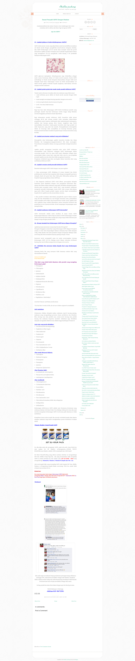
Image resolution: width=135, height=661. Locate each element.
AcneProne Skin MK (83, 150)
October (82, 230)
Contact (77, 13)
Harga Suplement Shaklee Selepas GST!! (91, 284)
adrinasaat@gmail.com (89, 40)
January (82, 410)
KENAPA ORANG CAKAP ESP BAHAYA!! (91, 396)
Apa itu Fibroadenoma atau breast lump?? (91, 259)
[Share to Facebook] (39, 593)
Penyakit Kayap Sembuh (87, 335)
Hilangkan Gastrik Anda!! (87, 375)
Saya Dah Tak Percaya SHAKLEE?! (89, 322)
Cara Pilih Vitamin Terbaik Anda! (89, 367)
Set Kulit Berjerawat (83, 179)
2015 (80, 226)
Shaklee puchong (67, 6)
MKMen (81, 156)
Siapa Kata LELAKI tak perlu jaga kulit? (88, 181)
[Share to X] (37, 593)
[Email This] (35, 593)
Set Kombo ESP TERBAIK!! (88, 403)
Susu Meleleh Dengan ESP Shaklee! (89, 333)
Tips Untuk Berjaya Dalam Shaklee (89, 318)
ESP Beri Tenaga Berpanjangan (88, 379)
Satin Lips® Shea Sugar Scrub (85, 171)
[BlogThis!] (36, 593)
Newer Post (37, 601)
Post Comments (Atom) (45, 646)
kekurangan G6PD (57, 474)
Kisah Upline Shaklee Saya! (88, 286)
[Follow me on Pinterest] (91, 22)
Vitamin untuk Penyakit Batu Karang (90, 316)
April (82, 236)
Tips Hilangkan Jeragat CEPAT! (89, 320)
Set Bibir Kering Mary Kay (85, 175)
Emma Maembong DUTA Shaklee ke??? (90, 298)
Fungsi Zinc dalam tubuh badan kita (89, 388)
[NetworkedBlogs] (90, 99)
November (83, 228)
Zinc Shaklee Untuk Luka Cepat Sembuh (90, 247)
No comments (64, 22)
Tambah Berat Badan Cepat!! (88, 377)
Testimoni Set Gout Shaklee (88, 310)
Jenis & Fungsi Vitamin (87, 304)
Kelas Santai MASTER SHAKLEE (92, 190)
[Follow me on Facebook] (85, 22)
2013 (80, 414)
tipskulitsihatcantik (50, 22)
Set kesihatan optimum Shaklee (89, 341)
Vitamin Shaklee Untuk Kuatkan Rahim (90, 245)
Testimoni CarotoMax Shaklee (88, 300)
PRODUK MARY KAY (67, 13)
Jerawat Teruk (82, 154)
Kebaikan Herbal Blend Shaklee (89, 257)
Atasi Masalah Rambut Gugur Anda (89, 308)
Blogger (92, 418)
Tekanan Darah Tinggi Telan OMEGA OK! (91, 327)
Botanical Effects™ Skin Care (85, 152)
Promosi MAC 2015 (86, 405)
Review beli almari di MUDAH (88, 398)
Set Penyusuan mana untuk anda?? (89, 331)
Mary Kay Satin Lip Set (84, 162)
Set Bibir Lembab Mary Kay (85, 177)
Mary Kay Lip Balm (83, 158)
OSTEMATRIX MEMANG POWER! (92, 200)
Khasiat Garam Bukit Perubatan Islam (90, 243)
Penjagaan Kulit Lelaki (84, 164)
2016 (80, 224)
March (82, 238)
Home (57, 13)
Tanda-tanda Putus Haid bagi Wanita (90, 255)
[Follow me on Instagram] (94, 22)
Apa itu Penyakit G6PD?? (87, 265)
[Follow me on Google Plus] (88, 22)
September (83, 232)
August (82, 234)
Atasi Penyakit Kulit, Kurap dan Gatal (90, 353)
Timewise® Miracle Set (84, 183)
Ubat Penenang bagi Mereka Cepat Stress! (91, 355)
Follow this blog (90, 100)
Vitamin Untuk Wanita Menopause (89, 329)
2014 (80, 412)
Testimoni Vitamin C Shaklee (88, 302)
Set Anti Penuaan (83, 173)
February (83, 408)
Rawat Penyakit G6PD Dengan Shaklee (55, 20)
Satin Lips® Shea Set (83, 168)
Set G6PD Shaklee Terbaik (87, 261)
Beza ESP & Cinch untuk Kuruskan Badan (91, 390)
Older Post (73, 601)
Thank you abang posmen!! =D (88, 394)
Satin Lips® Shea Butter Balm (85, 166)
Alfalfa (42, 475)
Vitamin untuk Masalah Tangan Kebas (90, 253)
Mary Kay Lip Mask (83, 160)
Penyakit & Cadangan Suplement (89, 306)
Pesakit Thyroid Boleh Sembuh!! (89, 373)
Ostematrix (69, 475)
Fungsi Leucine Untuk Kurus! (88, 392)
